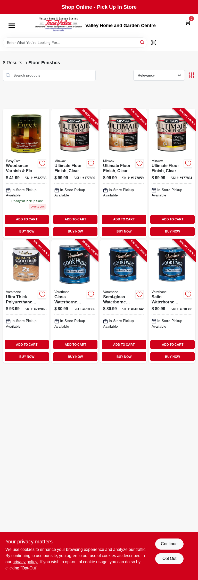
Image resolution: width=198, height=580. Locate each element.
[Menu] (12, 25)
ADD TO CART (26, 219)
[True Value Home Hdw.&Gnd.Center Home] (58, 26)
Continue (169, 544)
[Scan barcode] (153, 42)
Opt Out (169, 558)
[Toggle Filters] (191, 75)
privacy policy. (25, 562)
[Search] (142, 42)
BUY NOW (26, 231)
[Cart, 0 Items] (187, 22)
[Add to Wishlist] (42, 163)
